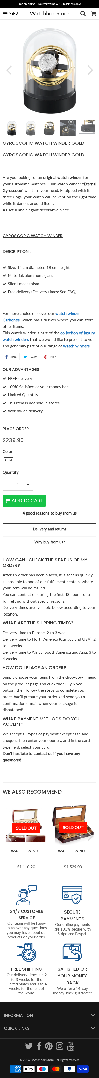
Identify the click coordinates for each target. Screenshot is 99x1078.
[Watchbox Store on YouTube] (70, 1048)
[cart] (94, 13)
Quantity (11, 472)
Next (90, 69)
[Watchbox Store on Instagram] (60, 1048)
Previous (9, 69)
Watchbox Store (49, 13)
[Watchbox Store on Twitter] (29, 1048)
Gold (8, 460)
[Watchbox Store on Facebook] (39, 1048)
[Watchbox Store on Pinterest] (49, 1048)
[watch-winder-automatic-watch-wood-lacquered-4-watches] (29, 339)
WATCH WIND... (26, 851)
